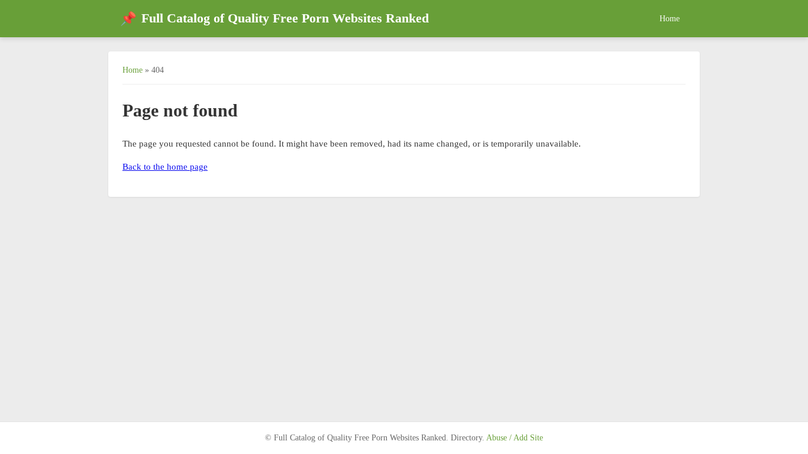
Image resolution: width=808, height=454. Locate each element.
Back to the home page (165, 166)
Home (670, 18)
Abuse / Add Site (514, 437)
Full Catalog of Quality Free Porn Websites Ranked (274, 18)
